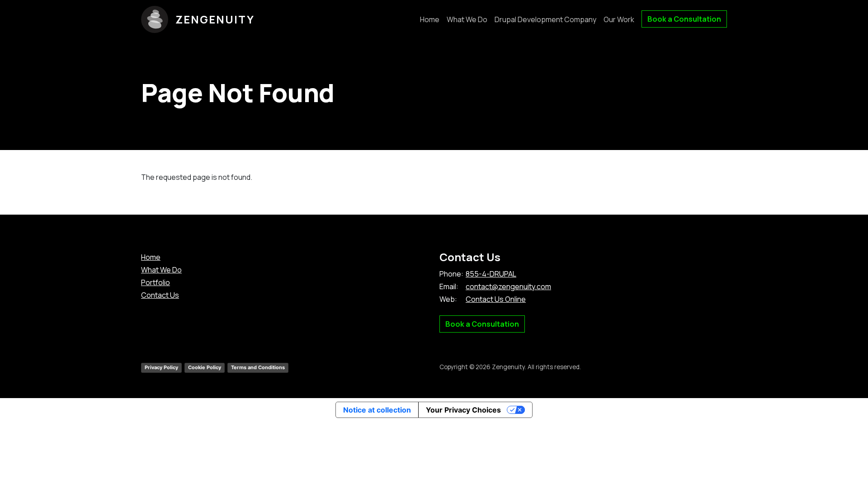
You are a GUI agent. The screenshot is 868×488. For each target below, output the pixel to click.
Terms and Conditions (258, 367)
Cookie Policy (204, 367)
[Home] (158, 19)
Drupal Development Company (545, 19)
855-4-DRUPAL (491, 274)
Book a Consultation (684, 19)
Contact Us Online (496, 299)
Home (429, 19)
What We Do (467, 19)
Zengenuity (215, 19)
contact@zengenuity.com (508, 286)
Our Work (619, 19)
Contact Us (160, 295)
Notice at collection (377, 409)
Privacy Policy (161, 367)
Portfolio (155, 282)
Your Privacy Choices (463, 409)
